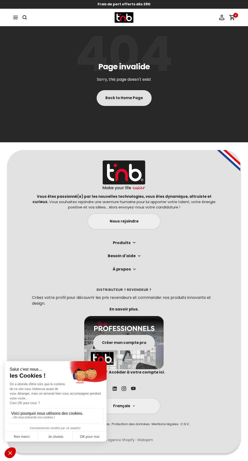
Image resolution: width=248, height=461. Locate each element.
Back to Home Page (124, 97)
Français (121, 405)
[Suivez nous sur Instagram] (124, 388)
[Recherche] (25, 17)
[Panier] (232, 17)
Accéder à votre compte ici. (137, 372)
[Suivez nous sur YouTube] (133, 388)
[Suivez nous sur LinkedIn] (115, 389)
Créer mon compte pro (124, 342)
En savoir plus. (124, 309)
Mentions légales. (165, 424)
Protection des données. (131, 424)
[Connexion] (222, 17)
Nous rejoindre (124, 221)
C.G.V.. (185, 424)
